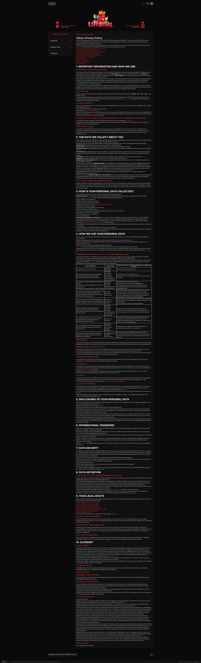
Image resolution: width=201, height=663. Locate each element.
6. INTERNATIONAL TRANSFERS (85, 57)
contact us (93, 262)
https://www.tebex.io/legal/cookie (93, 222)
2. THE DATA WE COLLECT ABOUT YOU (87, 50)
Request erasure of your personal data (87, 505)
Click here (79, 246)
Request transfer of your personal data (87, 510)
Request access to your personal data (87, 502)
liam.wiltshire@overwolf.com (93, 110)
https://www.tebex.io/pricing (103, 204)
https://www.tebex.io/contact (84, 197)
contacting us (87, 369)
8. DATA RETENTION (82, 60)
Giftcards (54, 53)
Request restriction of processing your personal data (91, 509)
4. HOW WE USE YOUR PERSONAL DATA (88, 53)
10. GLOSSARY (80, 63)
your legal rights (126, 99)
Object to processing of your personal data (88, 507)
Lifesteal (54, 41)
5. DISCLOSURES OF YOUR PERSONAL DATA (89, 55)
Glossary (78, 47)
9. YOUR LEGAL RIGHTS (83, 61)
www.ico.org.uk (94, 114)
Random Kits (55, 47)
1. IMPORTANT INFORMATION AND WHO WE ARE (90, 48)
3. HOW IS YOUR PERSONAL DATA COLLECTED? (90, 52)
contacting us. (130, 120)
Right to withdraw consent (83, 512)
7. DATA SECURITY (81, 58)
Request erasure (116, 489)
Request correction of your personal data (87, 504)
